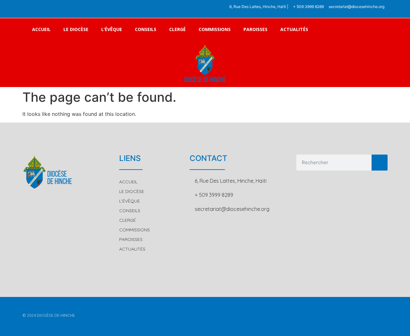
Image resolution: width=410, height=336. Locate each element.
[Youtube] (57, 9)
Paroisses (255, 29)
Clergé (177, 29)
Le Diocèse (75, 29)
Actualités (294, 29)
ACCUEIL (41, 29)
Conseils (145, 29)
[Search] (380, 163)
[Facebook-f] (31, 9)
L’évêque (111, 29)
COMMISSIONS (215, 29)
